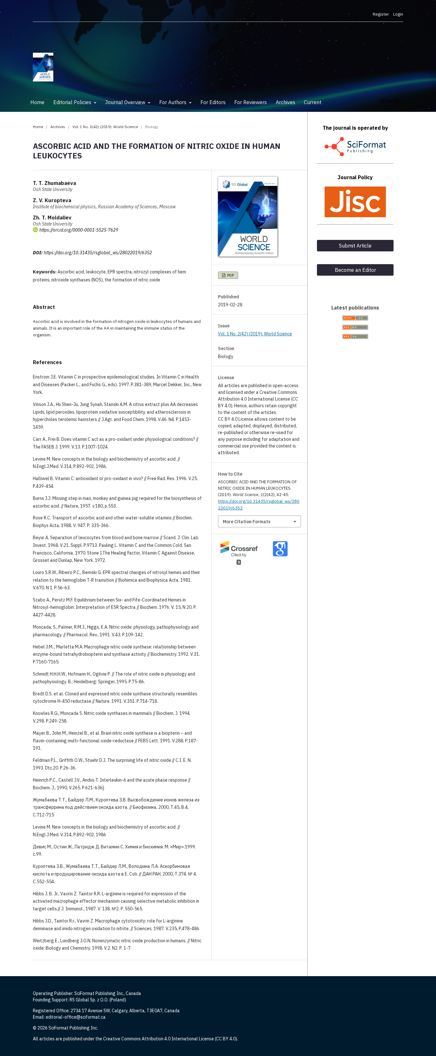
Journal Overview (126, 102)
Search (391, 100)
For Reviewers (250, 102)
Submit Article (355, 245)
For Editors (213, 102)
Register (381, 14)
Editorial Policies (73, 102)
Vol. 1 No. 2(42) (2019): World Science (105, 126)
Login (398, 14)
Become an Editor (355, 270)
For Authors (173, 102)
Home (37, 102)
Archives (285, 102)
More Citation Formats (246, 521)
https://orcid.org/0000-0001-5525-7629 (78, 230)
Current (312, 102)
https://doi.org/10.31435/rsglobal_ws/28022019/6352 (98, 253)
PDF (230, 275)
